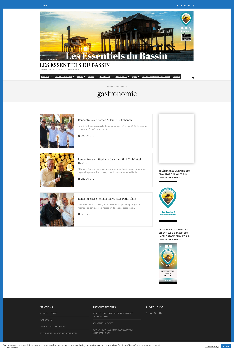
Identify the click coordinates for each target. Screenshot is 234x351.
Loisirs (80, 76)
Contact (43, 5)
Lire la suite (87, 135)
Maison (91, 76)
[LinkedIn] (181, 5)
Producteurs (105, 76)
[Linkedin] (151, 313)
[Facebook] (177, 5)
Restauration (121, 76)
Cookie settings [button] (212, 346)
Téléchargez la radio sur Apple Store (58, 333)
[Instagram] (185, 5)
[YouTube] (189, 5)
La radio (176, 76)
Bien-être (45, 76)
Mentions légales (48, 313)
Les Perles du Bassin (63, 76)
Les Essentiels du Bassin (75, 64)
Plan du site (46, 320)
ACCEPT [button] (226, 346)
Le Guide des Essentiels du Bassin (156, 76)
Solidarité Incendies (103, 323)
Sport (134, 76)
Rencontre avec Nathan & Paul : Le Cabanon (105, 120)
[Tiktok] (193, 5)
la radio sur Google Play (52, 326)
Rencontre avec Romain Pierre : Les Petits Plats (107, 198)
